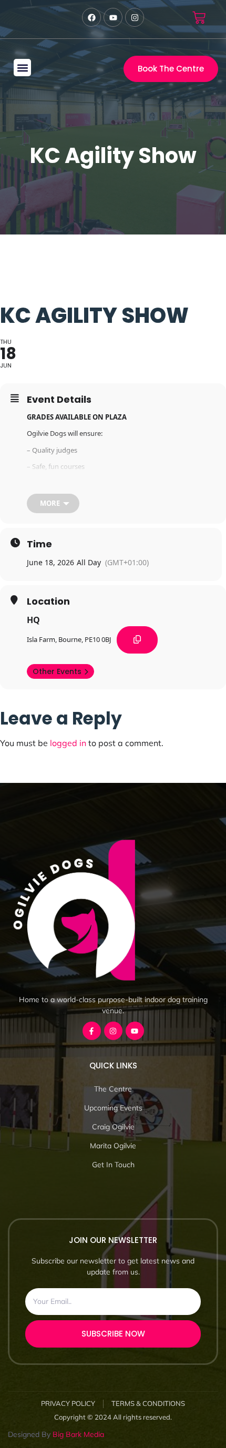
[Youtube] (135, 1031)
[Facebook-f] (92, 1031)
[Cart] (199, 17)
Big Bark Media (78, 1434)
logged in (68, 743)
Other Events (57, 671)
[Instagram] (113, 1031)
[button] (22, 67)
